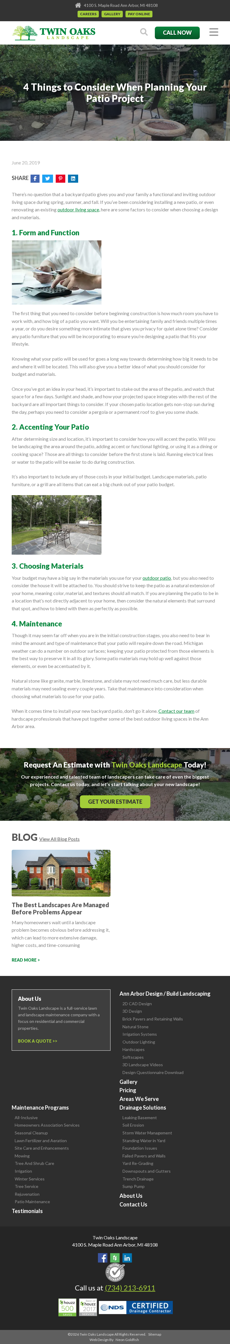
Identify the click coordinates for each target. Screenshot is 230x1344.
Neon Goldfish (127, 1339)
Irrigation (23, 1171)
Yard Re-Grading (137, 1163)
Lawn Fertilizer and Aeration (41, 1140)
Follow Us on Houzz (115, 1258)
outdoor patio (157, 578)
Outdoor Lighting (138, 1041)
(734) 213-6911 (130, 1287)
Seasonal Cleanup (31, 1132)
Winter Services (30, 1178)
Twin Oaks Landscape (115, 1237)
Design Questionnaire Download (153, 1072)
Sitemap (154, 1334)
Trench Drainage (138, 1178)
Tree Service (26, 1186)
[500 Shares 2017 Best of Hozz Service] (78, 1307)
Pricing (127, 1090)
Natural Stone (135, 1026)
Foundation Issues (139, 1148)
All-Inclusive (26, 1117)
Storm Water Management (147, 1132)
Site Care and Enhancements (42, 1148)
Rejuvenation (27, 1194)
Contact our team (176, 711)
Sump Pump (133, 1186)
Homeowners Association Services (47, 1125)
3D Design (132, 1011)
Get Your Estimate (115, 801)
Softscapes (133, 1057)
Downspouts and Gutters (146, 1171)
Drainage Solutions (142, 1107)
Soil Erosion (133, 1125)
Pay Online (139, 14)
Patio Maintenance (32, 1201)
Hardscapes (133, 1049)
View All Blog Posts (59, 839)
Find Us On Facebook (103, 1258)
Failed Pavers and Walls (144, 1155)
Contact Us (133, 1204)
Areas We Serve (139, 1099)
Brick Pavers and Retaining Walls (152, 1018)
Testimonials (27, 1211)
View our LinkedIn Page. (127, 1258)
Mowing (22, 1155)
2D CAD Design (137, 1003)
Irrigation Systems (139, 1034)
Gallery (112, 14)
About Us (131, 1195)
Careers (88, 14)
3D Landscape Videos (142, 1064)
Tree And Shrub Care (34, 1163)
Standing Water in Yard (143, 1140)
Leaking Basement (139, 1117)
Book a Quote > (36, 1041)
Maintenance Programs (40, 1107)
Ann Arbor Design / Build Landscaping (165, 993)
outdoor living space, (79, 209)
